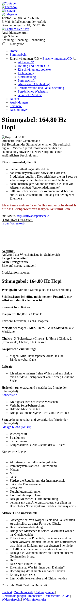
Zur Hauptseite (23, 592)
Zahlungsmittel (44, 592)
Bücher (14, 98)
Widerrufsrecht (11, 599)
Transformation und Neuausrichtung (41, 88)
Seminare (16, 106)
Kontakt (7, 592)
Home (14, 51)
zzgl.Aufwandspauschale (33, 216)
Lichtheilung (26, 73)
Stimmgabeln (18, 54)
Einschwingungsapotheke (34, 69)
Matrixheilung (27, 77)
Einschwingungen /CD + (26, 58)
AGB (65, 596)
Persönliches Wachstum (33, 91)
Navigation (15, 44)
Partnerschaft (26, 80)
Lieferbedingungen (14, 596)
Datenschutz (52, 596)
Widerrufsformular (34, 599)
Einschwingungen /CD (57, 58)
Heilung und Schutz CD (33, 66)
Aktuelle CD (26, 62)
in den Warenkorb (13, 223)
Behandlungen (19, 109)
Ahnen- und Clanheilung (34, 84)
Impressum (35, 596)
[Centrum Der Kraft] (15, 29)
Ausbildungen (19, 102)
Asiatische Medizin (30, 95)
